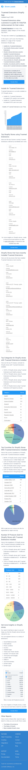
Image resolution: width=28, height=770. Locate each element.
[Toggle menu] (25, 6)
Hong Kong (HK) (9, 488)
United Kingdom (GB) (10, 496)
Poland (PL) (7, 498)
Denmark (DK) (8, 485)
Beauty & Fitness (9, 398)
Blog (16, 746)
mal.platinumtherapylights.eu (14, 307)
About (17, 737)
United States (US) (9, 479)
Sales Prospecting (6, 737)
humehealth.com (13, 225)
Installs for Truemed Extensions (13, 46)
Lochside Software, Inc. (8, 766)
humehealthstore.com (12, 270)
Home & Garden (8, 401)
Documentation (5, 757)
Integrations (4, 743)
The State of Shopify (9, 726)
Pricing (3, 754)
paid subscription (9, 241)
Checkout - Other (6, 30)
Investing (3, 740)
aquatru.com (9, 343)
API (2, 746)
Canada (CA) (8, 482)
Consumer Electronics (10, 407)
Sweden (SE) (8, 501)
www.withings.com (14, 207)
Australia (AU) (8, 490)
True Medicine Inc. (20, 35)
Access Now (14, 82)
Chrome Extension (19, 1)
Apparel (6, 404)
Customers (18, 743)
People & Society (9, 415)
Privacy (17, 754)
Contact (17, 740)
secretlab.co (12, 151)
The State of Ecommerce (11, 724)
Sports (6, 409)
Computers (7, 420)
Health (6, 396)
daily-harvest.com (14, 170)
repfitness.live (10, 325)
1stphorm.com (13, 188)
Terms (17, 757)
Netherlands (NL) (9, 493)
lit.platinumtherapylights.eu (13, 288)
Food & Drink (7, 412)
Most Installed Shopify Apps (12, 728)
